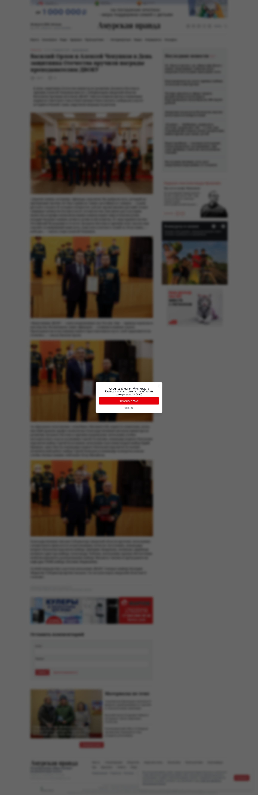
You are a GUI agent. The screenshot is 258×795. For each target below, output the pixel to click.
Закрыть (129, 407)
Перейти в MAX (129, 401)
